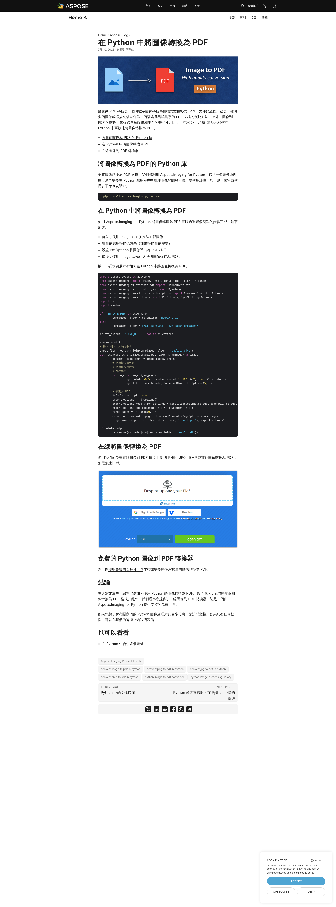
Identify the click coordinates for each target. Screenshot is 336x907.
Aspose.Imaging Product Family (121, 661)
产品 (148, 5)
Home (75, 17)
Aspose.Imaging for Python (182, 175)
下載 (223, 180)
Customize (281, 891)
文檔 (202, 614)
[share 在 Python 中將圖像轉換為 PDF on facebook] (173, 710)
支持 (172, 5)
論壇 (129, 620)
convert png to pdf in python (165, 669)
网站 (184, 5)
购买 (160, 5)
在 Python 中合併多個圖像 (123, 644)
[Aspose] (73, 6)
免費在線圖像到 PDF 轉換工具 (139, 457)
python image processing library (210, 677)
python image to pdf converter (164, 677)
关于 (197, 5)
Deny (311, 891)
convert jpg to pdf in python (208, 669)
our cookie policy (305, 872)
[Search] (274, 6)
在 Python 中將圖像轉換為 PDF (126, 144)
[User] (264, 6)
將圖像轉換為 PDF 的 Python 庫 (127, 137)
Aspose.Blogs (120, 35)
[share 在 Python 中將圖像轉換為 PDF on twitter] (148, 710)
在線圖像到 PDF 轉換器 (120, 151)
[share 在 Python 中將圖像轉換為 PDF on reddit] (165, 710)
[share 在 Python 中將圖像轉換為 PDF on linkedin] (156, 710)
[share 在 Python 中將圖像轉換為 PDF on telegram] (189, 710)
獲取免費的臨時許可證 (126, 569)
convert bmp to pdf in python (119, 677)
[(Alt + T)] (85, 17)
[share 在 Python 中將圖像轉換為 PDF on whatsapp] (181, 710)
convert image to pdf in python (120, 669)
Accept (296, 881)
